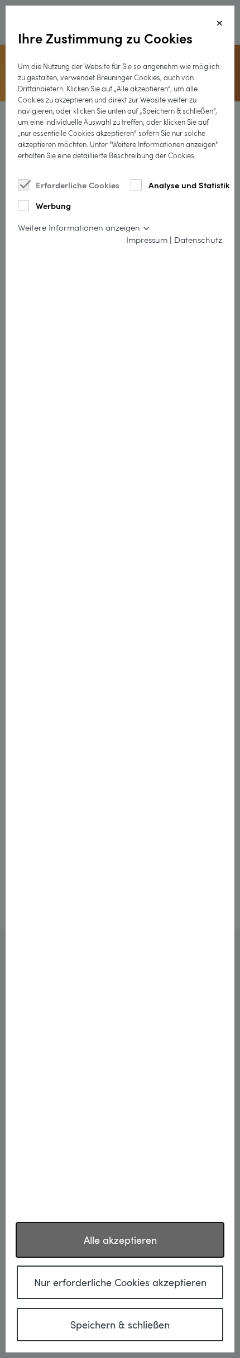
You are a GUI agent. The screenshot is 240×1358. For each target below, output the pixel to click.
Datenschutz (198, 239)
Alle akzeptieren (120, 1240)
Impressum (146, 239)
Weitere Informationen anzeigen (79, 227)
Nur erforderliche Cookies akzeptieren (120, 1282)
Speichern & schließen (120, 1324)
